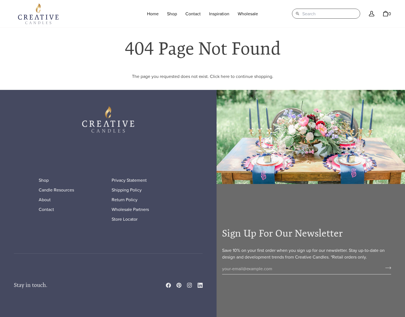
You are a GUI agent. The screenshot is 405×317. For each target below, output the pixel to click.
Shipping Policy (127, 190)
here (225, 76)
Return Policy (125, 199)
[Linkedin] (200, 285)
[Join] (386, 268)
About (45, 199)
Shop (44, 180)
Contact (46, 209)
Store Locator (125, 219)
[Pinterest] (178, 285)
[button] (172, 14)
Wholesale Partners (130, 209)
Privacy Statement (129, 180)
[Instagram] (189, 285)
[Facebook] (168, 285)
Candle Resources (56, 190)
